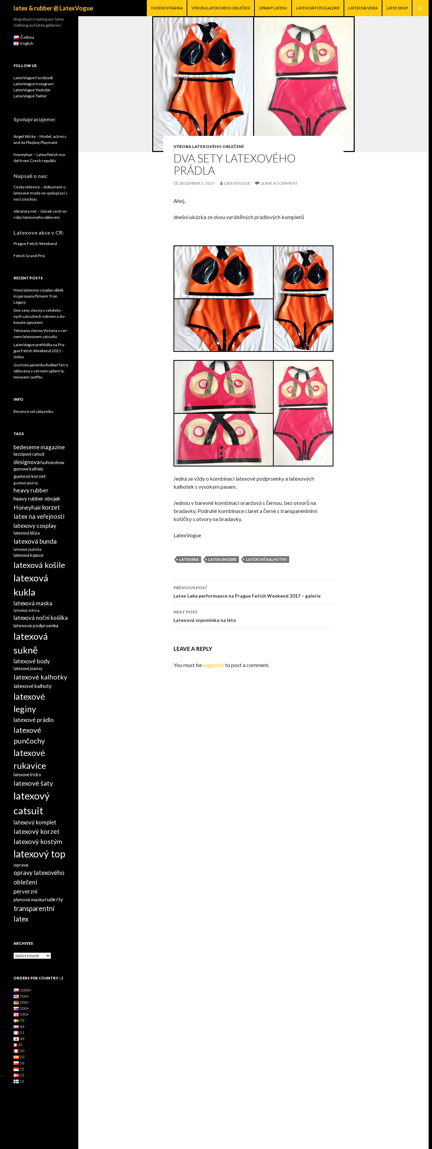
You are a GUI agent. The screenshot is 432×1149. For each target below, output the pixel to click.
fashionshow (52, 462)
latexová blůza (27, 533)
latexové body (32, 661)
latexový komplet (35, 822)
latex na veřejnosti (39, 516)
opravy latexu (273, 8)
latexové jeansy (28, 668)
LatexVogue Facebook (33, 77)
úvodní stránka (167, 8)
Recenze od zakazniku (33, 411)
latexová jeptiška (28, 549)
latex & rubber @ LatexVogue (53, 8)
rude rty (54, 899)
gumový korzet (30, 476)
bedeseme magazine (39, 447)
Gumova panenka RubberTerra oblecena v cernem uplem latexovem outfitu (41, 371)
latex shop (397, 8)
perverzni (25, 891)
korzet (51, 507)
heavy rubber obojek (37, 498)
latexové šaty (33, 783)
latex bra (189, 559)
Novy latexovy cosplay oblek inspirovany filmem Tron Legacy (38, 296)
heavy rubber (31, 490)
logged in (213, 665)
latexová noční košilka (41, 617)
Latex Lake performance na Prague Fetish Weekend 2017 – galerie (247, 592)
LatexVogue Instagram (34, 83)
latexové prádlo (34, 719)
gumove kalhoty (28, 469)
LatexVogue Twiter (30, 95)
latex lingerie (222, 559)
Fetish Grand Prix (29, 255)
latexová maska (33, 603)
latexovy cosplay (35, 525)
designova (27, 461)
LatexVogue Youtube (32, 89)
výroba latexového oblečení (220, 8)
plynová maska (29, 899)
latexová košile (39, 565)
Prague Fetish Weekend (35, 243)
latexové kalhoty (33, 686)
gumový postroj (26, 483)
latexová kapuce (29, 555)
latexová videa (363, 8)
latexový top (39, 853)
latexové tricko (27, 774)
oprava (21, 865)
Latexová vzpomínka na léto (204, 616)
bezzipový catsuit (29, 454)
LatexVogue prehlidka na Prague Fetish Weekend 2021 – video (39, 350)
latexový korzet (37, 831)
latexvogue (237, 183)
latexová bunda (35, 541)
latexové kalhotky (266, 559)
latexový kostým (38, 841)
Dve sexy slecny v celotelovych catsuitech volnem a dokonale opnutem (39, 316)
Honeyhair (28, 507)
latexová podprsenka (36, 625)
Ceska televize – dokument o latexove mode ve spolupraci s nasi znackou (41, 193)
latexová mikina (26, 610)
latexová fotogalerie (318, 8)
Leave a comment (279, 183)
